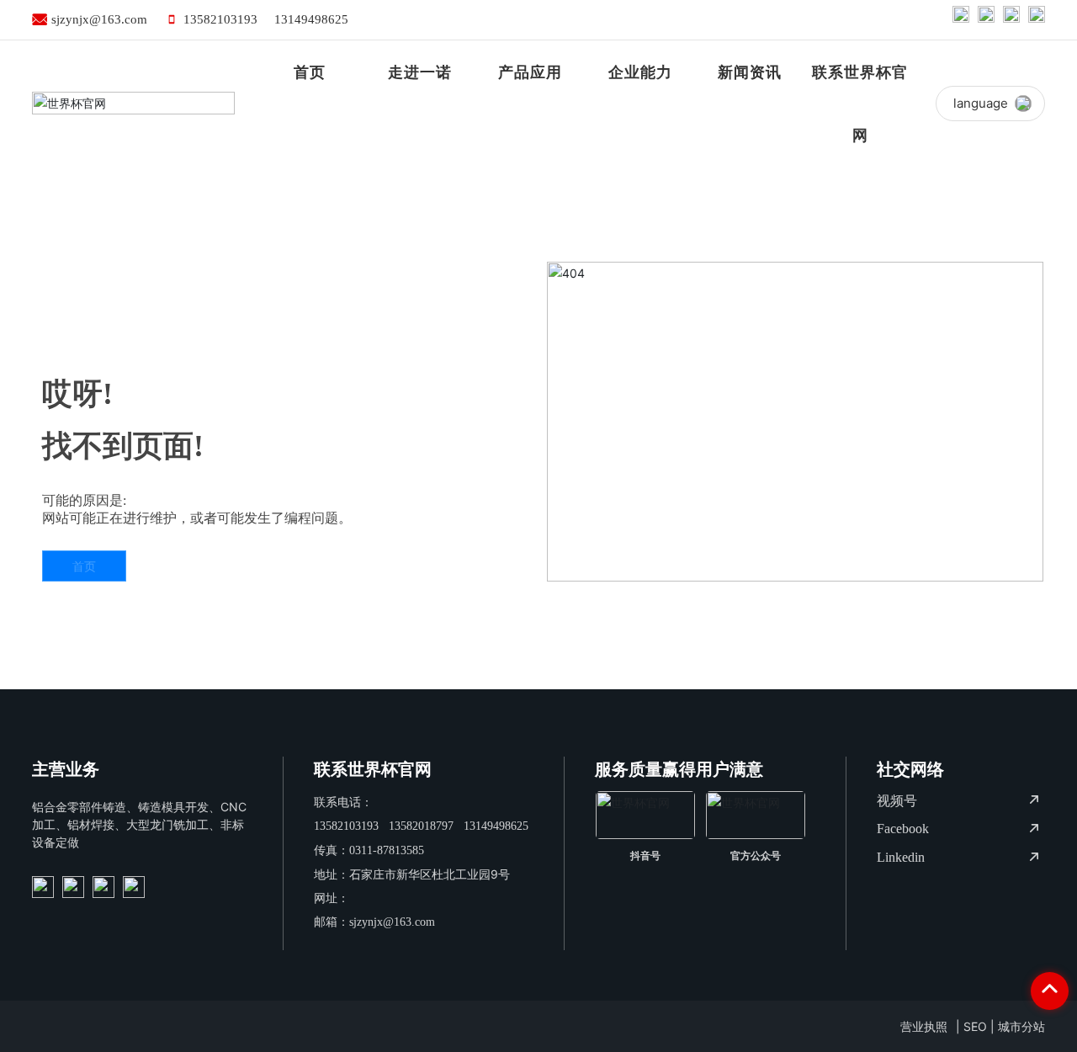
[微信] (986, 19)
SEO (975, 1026)
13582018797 (421, 826)
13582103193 (220, 19)
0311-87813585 (386, 850)
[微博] (960, 19)
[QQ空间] (1011, 19)
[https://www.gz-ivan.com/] (43, 887)
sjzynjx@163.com (99, 19)
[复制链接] (1036, 19)
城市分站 (1021, 1026)
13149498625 (311, 19)
